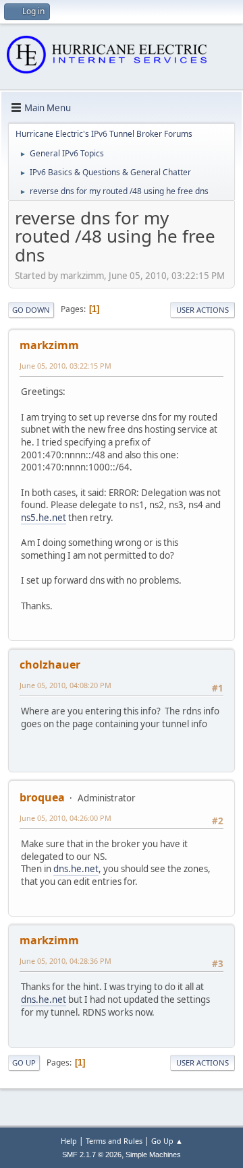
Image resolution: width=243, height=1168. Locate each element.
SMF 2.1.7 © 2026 (92, 1154)
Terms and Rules (114, 1141)
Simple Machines (153, 1154)
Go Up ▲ (167, 1141)
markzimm (49, 345)
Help (69, 1141)
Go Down (31, 310)
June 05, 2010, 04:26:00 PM (65, 818)
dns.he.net (76, 869)
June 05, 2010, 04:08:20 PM (65, 685)
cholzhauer (50, 664)
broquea (42, 797)
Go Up (24, 1062)
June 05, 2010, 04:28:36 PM (65, 961)
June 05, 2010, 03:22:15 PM (65, 366)
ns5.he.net (43, 518)
